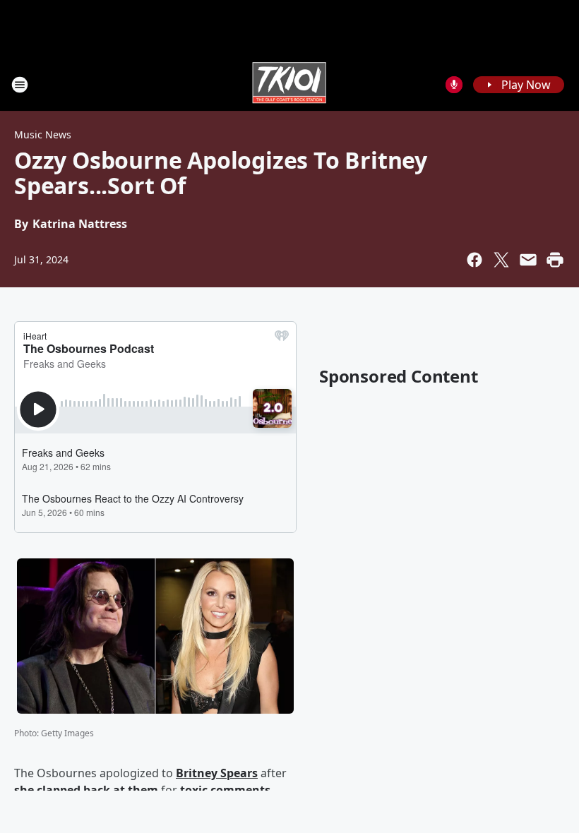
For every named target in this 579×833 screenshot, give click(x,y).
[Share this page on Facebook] (474, 260)
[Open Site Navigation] (19, 84)
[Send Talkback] (454, 84)
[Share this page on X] (501, 260)
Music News (42, 134)
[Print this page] (555, 260)
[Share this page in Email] (528, 260)
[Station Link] (289, 84)
